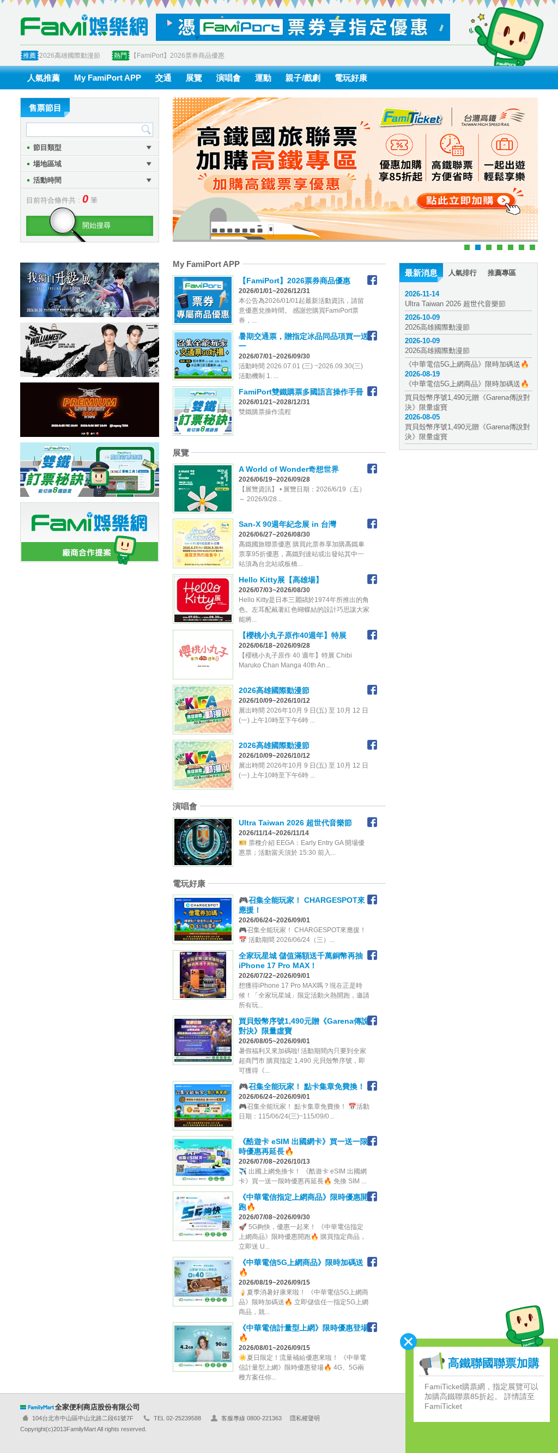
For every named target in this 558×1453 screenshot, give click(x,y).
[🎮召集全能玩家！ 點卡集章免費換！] (372, 1086)
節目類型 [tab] (47, 147)
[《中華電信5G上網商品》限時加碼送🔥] (372, 1262)
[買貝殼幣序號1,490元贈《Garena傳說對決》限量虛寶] (372, 1020)
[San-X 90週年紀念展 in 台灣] (372, 523)
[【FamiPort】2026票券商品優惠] (372, 280)
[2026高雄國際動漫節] (372, 690)
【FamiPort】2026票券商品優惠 (177, 55)
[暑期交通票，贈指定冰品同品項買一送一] (372, 336)
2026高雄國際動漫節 (69, 55)
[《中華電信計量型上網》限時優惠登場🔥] (372, 1327)
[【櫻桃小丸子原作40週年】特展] (372, 635)
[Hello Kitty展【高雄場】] (372, 579)
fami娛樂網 (84, 25)
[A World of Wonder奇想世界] (372, 468)
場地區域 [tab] (47, 164)
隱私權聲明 (305, 1418)
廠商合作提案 (89, 533)
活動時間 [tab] (47, 180)
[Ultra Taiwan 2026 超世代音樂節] (372, 822)
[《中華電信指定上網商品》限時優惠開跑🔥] (372, 1196)
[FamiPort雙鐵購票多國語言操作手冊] (372, 391)
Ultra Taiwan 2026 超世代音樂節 (455, 299)
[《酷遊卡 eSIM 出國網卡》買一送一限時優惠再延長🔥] (372, 1141)
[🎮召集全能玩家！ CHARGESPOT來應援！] (372, 899)
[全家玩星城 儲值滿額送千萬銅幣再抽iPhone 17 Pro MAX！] (372, 955)
